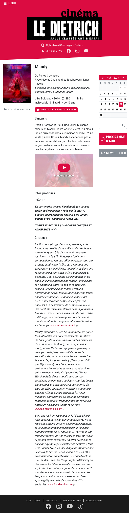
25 (104, 109)
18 (104, 104)
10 (100, 98)
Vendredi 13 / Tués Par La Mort (56, 109)
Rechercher (123, 125)
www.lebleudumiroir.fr (63, 325)
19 (109, 104)
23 (125, 104)
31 (100, 114)
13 (113, 98)
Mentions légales (72, 500)
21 (117, 104)
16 (125, 98)
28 (117, 109)
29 (121, 109)
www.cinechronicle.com (48, 409)
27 (113, 109)
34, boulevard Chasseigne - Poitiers (64, 45)
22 (121, 104)
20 (113, 104)
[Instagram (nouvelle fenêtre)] (77, 50)
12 (109, 98)
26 (109, 109)
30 (125, 109)
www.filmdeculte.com (60, 484)
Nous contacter (94, 500)
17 (100, 104)
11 (104, 98)
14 (117, 98)
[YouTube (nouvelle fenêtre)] (86, 50)
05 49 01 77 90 (53, 50)
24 (100, 109)
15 (121, 98)
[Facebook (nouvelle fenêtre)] (69, 50)
